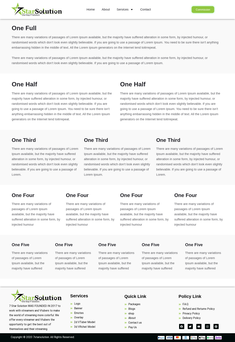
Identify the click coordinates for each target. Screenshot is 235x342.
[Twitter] (190, 326)
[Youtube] (198, 326)
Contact (145, 9)
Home (91, 9)
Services (123, 9)
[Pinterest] (216, 326)
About (106, 9)
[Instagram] (207, 326)
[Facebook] (181, 326)
